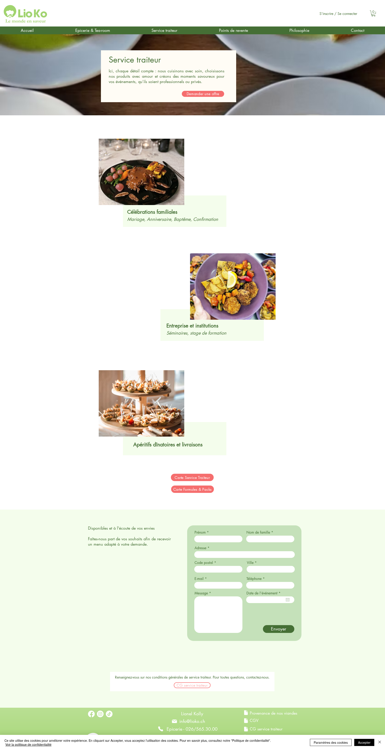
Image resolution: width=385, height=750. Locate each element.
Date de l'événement (264, 593)
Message (201, 593)
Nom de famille (258, 532)
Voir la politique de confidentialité (28, 744)
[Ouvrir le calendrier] (287, 600)
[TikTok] (109, 714)
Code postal (204, 563)
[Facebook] (91, 714)
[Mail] (174, 721)
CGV (254, 720)
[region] (164, 186)
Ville (250, 563)
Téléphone (254, 579)
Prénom (200, 532)
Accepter (364, 742)
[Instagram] (100, 714)
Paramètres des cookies (331, 742)
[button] (373, 13)
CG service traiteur (266, 729)
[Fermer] (379, 742)
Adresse (200, 548)
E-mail (199, 579)
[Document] (246, 712)
